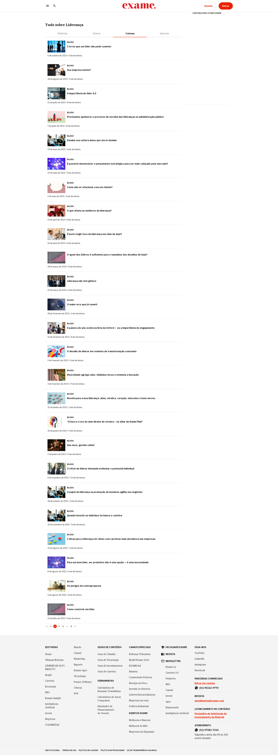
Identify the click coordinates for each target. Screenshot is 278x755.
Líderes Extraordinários (142, 694)
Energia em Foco (138, 683)
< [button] (46, 626)
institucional (52, 750)
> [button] (75, 626)
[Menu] (47, 6)
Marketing (79, 658)
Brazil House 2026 (139, 659)
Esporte (78, 664)
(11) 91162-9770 (208, 687)
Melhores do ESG (138, 725)
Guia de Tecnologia (108, 659)
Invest (48, 713)
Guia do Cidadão (107, 654)
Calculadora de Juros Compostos (109, 699)
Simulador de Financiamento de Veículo (106, 710)
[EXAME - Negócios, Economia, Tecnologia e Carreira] (139, 6)
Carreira (49, 680)
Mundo (77, 647)
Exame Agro (80, 670)
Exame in (171, 666)
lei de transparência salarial (142, 750)
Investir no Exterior (139, 688)
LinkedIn (199, 658)
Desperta (171, 678)
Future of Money (83, 681)
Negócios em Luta (139, 700)
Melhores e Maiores (139, 720)
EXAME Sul (135, 665)
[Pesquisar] (54, 6)
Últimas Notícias (54, 659)
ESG (47, 692)
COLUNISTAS (52, 724)
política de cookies (88, 750)
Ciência (78, 687)
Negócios (50, 719)
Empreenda (172, 707)
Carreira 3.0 (172, 672)
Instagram (200, 664)
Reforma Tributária (139, 654)
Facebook (200, 670)
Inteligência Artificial (51, 705)
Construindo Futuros (140, 677)
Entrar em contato (205, 683)
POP (76, 693)
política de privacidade (112, 750)
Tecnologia (80, 676)
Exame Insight (53, 698)
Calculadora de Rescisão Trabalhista (109, 689)
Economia (50, 686)
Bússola (133, 671)
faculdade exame (176, 647)
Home (48, 654)
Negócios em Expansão (141, 731)
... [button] (67, 626)
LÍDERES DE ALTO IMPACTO (55, 667)
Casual (77, 653)
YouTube (199, 653)
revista (170, 654)
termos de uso (69, 750)
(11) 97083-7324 (208, 730)
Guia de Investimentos (110, 665)
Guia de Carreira (107, 671)
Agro (168, 701)
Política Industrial (139, 706)
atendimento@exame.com (209, 700)
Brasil (48, 675)
